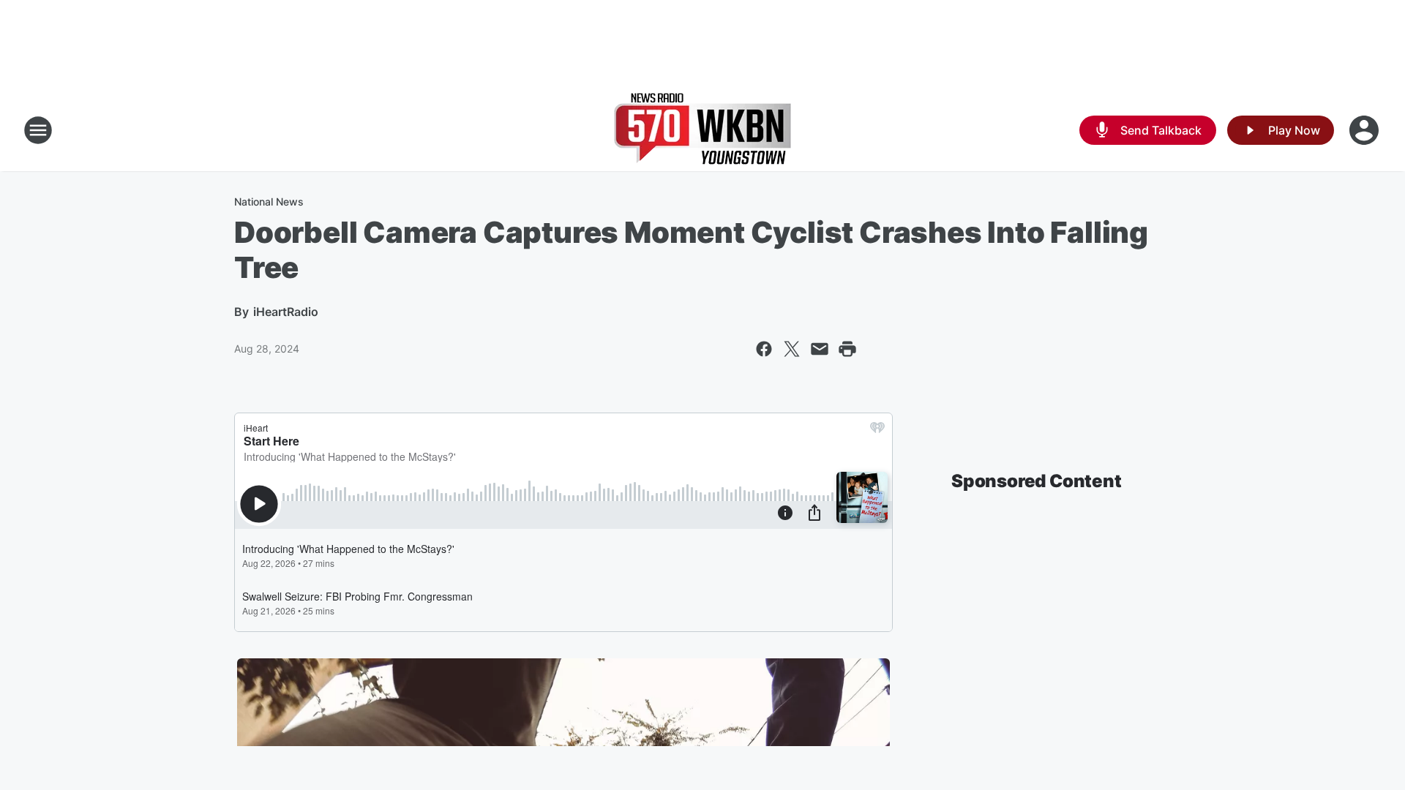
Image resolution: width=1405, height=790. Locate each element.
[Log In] (1365, 130)
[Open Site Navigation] (38, 130)
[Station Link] (702, 130)
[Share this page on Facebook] (764, 349)
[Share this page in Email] (819, 349)
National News (269, 201)
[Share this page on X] (792, 349)
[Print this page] (847, 349)
